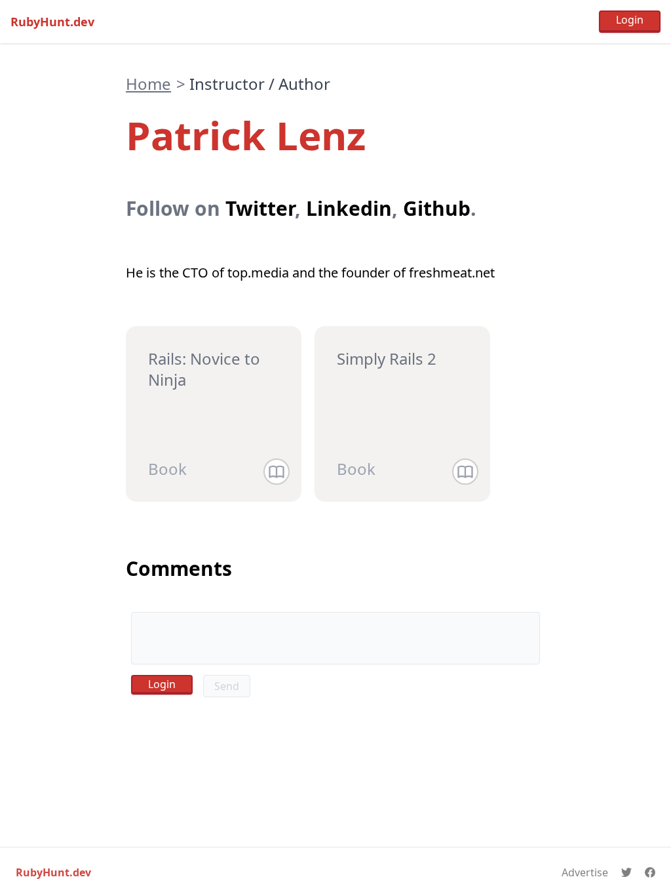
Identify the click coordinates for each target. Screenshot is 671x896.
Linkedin (349, 208)
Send (226, 686)
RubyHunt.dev (52, 22)
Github (436, 208)
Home (148, 83)
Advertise (585, 872)
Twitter (260, 208)
